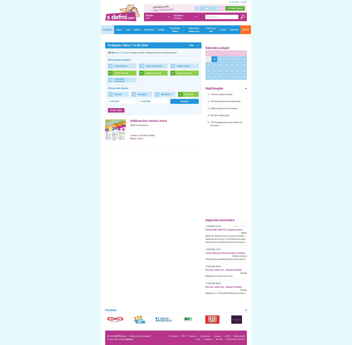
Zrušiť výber (116, 110)
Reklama (208, 339)
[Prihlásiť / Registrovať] (222, 8)
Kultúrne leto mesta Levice (148, 121)
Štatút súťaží (239, 336)
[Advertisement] (226, 173)
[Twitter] (207, 8)
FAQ (183, 336)
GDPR (227, 336)
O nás (197, 339)
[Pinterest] (212, 8)
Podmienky (205, 336)
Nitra (117, 53)
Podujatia (125, 53)
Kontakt (219, 339)
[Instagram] (197, 8)
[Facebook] (202, 8)
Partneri (192, 336)
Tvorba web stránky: (120, 339)
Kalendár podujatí (217, 48)
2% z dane (173, 336)
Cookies (217, 336)
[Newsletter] (217, 8)
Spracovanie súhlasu (236, 339)
